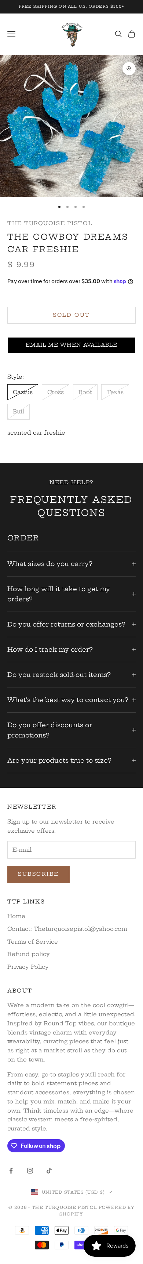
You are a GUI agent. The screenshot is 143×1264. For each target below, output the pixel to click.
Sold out (71, 315)
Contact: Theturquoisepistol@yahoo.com (67, 928)
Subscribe (38, 874)
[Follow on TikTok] (49, 1170)
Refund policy (28, 954)
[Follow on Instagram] (30, 1170)
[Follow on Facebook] (11, 1170)
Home (16, 916)
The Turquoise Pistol (50, 223)
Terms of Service (32, 941)
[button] (71, 345)
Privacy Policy (28, 966)
